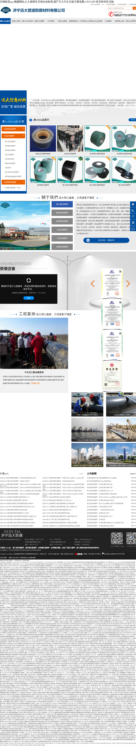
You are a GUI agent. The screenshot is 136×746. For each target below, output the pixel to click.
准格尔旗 (24, 743)
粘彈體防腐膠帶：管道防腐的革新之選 (99, 484)
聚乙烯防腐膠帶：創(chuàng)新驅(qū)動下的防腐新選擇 (105, 503)
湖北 (58, 554)
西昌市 (109, 743)
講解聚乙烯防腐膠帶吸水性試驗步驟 (62, 503)
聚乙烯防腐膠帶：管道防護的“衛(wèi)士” (100, 491)
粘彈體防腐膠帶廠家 (97, 154)
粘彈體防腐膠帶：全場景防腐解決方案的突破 (102, 494)
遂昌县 (42, 743)
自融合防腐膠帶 (70, 154)
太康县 (11, 743)
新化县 (126, 743)
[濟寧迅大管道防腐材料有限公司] (33, 13)
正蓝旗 (73, 743)
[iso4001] (112, 329)
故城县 (38, 745)
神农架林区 (103, 743)
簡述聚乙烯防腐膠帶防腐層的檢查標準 (20, 519)
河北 (52, 554)
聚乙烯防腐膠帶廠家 (97, 185)
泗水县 (77, 743)
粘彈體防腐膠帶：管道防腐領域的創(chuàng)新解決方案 (105, 522)
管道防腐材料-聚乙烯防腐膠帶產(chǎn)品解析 (102, 478)
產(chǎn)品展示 (27, 21)
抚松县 (60, 743)
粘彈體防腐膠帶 (43, 185)
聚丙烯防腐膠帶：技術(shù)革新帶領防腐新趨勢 (23, 494)
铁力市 (34, 743)
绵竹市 (12, 745)
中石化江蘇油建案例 (34, 372)
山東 (49, 554)
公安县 (82, 743)
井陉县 (19, 743)
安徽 (55, 554)
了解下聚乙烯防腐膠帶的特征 (60, 519)
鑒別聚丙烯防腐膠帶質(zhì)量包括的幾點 (64, 522)
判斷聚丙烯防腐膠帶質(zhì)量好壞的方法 (64, 516)
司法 (89, 743)
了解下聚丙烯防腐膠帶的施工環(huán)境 (21, 506)
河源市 (38, 743)
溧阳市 (2, 743)
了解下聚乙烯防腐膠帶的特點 (60, 513)
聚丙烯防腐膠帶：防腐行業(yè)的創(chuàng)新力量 (67, 478)
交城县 (43, 745)
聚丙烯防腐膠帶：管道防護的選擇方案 (99, 487)
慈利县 (51, 743)
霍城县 (47, 743)
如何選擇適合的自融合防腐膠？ (61, 497)
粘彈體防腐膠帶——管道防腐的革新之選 (100, 510)
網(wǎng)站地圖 (95, 4)
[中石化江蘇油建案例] (34, 343)
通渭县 (86, 743)
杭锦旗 (6, 743)
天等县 (4, 745)
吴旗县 (68, 743)
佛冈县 (17, 745)
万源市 (15, 743)
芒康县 (113, 743)
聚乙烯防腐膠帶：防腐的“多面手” (19, 481)
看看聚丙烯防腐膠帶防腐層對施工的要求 (21, 522)
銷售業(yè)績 (119, 21)
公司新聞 (50, 21)
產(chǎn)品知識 (96, 21)
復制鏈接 (17, 554)
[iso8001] (112, 298)
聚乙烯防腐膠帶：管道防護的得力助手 (99, 506)
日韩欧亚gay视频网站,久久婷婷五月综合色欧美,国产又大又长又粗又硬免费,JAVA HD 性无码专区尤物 (57, 1)
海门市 (8, 745)
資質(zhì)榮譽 (39, 21)
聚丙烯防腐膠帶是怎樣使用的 (17, 510)
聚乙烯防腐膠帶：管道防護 (96, 519)
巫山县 (122, 743)
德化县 (64, 743)
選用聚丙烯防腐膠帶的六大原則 (18, 513)
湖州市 (93, 743)
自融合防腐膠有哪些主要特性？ (18, 500)
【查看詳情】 (35, 383)
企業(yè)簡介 (16, 21)
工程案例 (108, 21)
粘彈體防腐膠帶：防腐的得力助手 (98, 513)
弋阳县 (118, 743)
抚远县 (131, 743)
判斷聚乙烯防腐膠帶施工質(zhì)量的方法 (64, 506)
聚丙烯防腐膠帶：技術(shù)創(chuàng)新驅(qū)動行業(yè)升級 (107, 497)
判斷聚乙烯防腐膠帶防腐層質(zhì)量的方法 (22, 516)
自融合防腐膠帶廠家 (43, 154)
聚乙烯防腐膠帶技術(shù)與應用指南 (99, 481)
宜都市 (29, 743)
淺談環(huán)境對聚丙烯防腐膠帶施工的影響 (65, 526)
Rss (103, 4)
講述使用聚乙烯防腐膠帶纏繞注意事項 (20, 503)
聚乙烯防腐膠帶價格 (70, 185)
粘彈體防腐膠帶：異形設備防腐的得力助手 (22, 478)
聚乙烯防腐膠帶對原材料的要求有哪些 (20, 526)
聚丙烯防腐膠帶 (122, 4)
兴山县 (25, 745)
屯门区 (55, 743)
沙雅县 (30, 745)
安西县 (21, 745)
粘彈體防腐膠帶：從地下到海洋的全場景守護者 (66, 491)
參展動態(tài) (74, 21)
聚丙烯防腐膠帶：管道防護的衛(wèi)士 (100, 516)
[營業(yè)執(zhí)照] (112, 391)
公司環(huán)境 (85, 21)
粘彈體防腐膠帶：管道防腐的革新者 (62, 481)
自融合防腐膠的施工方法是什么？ (62, 500)
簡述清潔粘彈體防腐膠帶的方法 (61, 510)
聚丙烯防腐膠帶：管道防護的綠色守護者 (100, 500)
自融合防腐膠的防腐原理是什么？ (19, 497)
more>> (81, 473)
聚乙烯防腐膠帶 (110, 4)
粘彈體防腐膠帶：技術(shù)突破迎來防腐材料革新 (24, 487)
